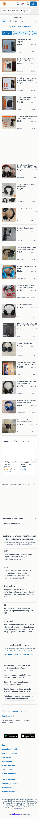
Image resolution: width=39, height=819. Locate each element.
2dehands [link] (12, 788)
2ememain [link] (6, 792)
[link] (4, 4)
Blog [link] (3, 745)
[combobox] (17, 11)
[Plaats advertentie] (33, 4)
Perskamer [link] (14, 784)
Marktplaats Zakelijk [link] (10, 749)
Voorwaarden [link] (7, 761)
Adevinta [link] (5, 788)
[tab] (4, 21)
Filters (8, 33)
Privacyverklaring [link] (8, 765)
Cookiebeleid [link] (7, 770)
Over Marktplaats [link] (8, 779)
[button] (22, 4)
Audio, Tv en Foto (20, 33)
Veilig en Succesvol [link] (9, 753)
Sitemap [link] (13, 792)
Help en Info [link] (6, 757)
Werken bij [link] (6, 784)
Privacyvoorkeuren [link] (9, 774)
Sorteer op (17, 17)
